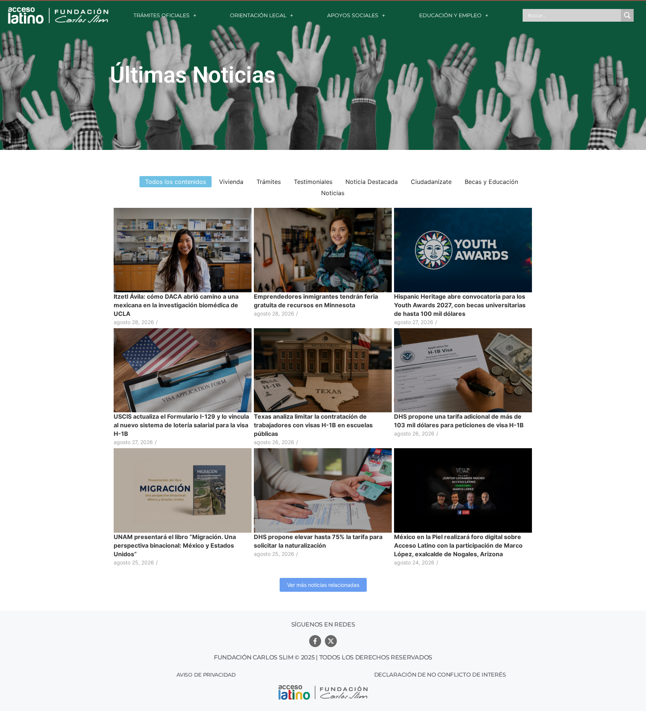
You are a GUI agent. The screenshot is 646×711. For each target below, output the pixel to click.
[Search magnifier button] (627, 15)
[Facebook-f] (315, 641)
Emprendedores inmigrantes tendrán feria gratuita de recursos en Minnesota (316, 301)
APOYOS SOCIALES (352, 15)
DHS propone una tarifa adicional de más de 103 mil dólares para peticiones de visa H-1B (459, 421)
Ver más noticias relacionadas (323, 585)
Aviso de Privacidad (206, 674)
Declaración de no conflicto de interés (440, 674)
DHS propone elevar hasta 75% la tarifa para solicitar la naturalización (318, 541)
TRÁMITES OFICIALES (161, 15)
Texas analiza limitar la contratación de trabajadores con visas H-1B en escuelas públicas (313, 425)
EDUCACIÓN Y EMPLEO (450, 15)
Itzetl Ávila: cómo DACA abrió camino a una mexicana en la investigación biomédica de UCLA (176, 305)
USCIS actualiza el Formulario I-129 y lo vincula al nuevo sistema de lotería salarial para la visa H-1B (181, 425)
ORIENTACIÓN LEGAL (258, 15)
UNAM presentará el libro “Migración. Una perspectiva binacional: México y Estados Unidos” (175, 545)
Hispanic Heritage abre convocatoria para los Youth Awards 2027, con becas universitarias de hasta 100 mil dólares (460, 305)
